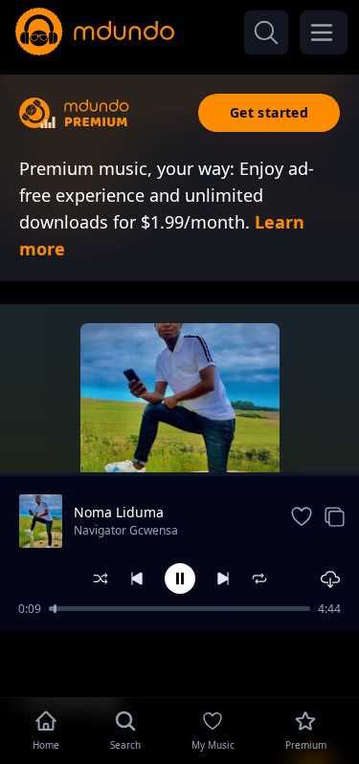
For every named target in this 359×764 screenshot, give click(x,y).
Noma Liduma (119, 512)
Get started (269, 112)
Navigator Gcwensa (126, 530)
